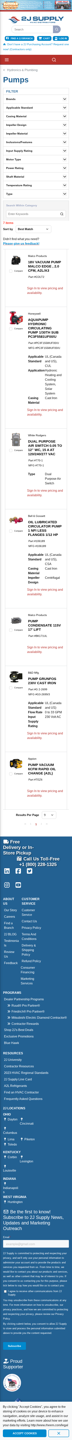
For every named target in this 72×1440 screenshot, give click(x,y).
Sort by (8, 229)
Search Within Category (21, 205)
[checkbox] (10, 271)
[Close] (58, 1433)
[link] (25, 824)
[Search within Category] (62, 214)
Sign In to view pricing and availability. (45, 290)
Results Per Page (27, 815)
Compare (18, 271)
